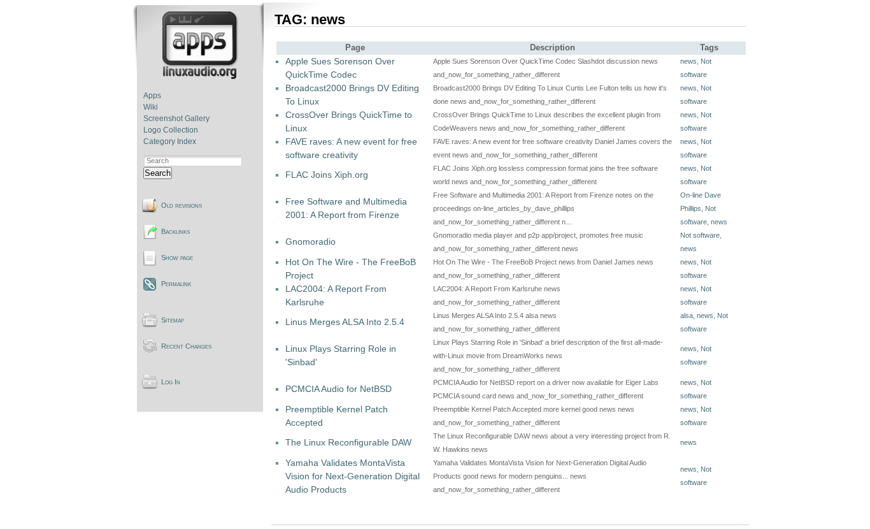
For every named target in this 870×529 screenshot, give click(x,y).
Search (158, 173)
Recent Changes (186, 346)
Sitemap (172, 320)
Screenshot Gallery (176, 118)
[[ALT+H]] (200, 76)
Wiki (150, 107)
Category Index (169, 141)
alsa (686, 315)
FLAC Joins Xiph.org (326, 175)
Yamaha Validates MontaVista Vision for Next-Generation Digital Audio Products (352, 476)
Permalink (176, 283)
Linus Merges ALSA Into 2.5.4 (344, 322)
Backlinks (175, 231)
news (688, 61)
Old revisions (181, 205)
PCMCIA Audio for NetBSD (338, 389)
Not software (700, 235)
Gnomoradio (310, 241)
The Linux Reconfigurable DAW (348, 442)
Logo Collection (170, 130)
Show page (177, 257)
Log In (170, 382)
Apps (152, 95)
